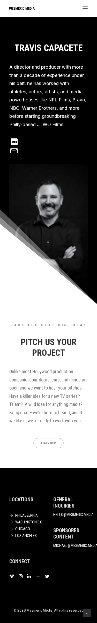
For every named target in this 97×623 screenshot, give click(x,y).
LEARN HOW (48, 443)
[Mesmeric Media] (22, 8)
